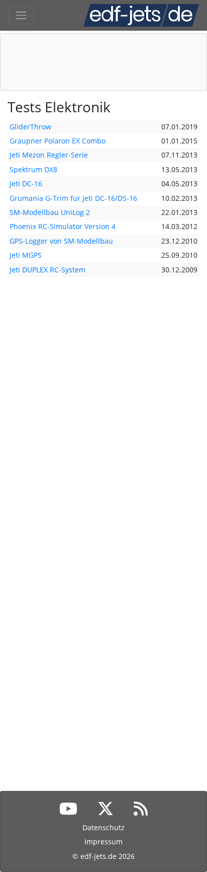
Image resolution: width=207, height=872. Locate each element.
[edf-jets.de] (141, 15)
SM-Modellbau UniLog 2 (50, 212)
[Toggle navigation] (21, 16)
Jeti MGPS (26, 255)
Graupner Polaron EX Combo (58, 141)
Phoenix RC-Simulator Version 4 (63, 226)
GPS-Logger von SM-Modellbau (61, 241)
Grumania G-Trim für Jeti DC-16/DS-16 (73, 198)
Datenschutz (103, 827)
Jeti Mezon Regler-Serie (49, 155)
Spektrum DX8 (33, 169)
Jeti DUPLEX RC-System (47, 269)
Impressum (103, 841)
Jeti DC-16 (26, 183)
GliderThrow (30, 126)
